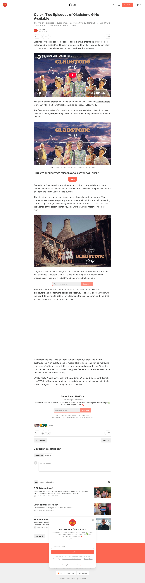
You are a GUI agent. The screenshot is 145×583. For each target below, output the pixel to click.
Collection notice (85, 568)
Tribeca (80, 105)
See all (38, 536)
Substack (62, 578)
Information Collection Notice (72, 559)
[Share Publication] (119, 5)
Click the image (55, 167)
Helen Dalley (46, 527)
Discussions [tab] (50, 482)
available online (90, 110)
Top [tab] (36, 482)
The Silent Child (55, 105)
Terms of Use (83, 557)
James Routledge (52, 496)
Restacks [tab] (48, 456)
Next (104, 440)
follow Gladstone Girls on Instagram (79, 296)
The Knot (42, 29)
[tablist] (43, 456)
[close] (93, 520)
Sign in (138, 5)
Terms (76, 568)
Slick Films (39, 289)
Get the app (83, 573)
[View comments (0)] (43, 36)
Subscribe (127, 5)
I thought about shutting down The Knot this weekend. (54, 508)
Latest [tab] (42, 482)
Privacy (69, 568)
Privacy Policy (88, 559)
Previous (42, 440)
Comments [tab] (39, 456)
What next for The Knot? (46, 505)
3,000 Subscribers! (43, 488)
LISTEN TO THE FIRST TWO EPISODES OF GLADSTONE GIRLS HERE (66, 173)
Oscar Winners (103, 102)
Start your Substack (67, 573)
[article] (72, 493)
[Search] (114, 5)
